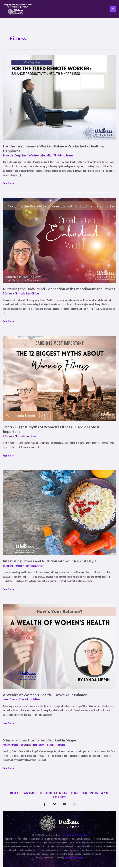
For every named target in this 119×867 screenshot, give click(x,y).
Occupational (20, 155)
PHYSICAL (74, 793)
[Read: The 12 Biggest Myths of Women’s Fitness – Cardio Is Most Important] (59, 378)
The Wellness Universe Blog (39, 155)
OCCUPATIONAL (61, 793)
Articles (6, 745)
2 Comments (8, 436)
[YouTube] (64, 804)
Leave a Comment (10, 699)
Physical (20, 293)
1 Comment (8, 155)
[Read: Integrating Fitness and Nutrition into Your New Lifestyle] (59, 512)
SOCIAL (84, 793)
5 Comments (8, 293)
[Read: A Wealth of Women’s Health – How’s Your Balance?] (59, 646)
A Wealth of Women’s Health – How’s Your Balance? (46, 695)
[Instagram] (74, 804)
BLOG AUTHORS (59, 797)
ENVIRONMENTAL (30, 793)
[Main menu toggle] (113, 9)
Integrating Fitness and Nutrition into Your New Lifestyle (50, 561)
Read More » (8, 183)
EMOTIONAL (15, 793)
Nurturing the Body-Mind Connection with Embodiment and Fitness (59, 289)
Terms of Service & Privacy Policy (74, 834)
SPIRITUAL (94, 793)
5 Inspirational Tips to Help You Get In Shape (39, 740)
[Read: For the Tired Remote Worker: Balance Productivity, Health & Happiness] (59, 97)
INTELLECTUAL (46, 793)
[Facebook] (44, 804)
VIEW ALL (105, 793)
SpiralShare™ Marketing (74, 857)
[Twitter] (54, 804)
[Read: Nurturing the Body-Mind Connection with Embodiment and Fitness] (59, 240)
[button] (105, 9)
